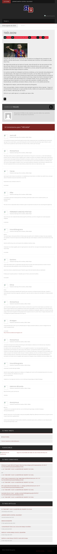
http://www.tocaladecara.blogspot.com (13, 332)
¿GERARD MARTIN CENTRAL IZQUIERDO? (22, 1)
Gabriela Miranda (16, 386)
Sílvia (12, 285)
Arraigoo (13, 320)
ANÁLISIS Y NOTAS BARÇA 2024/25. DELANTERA (13, 532)
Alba (11, 192)
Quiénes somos (40, 551)
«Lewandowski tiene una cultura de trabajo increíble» (16, 526)
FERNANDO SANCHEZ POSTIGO (20, 212)
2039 (46, 37)
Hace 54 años (6, 437)
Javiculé (13, 135)
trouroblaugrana (16, 229)
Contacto (49, 551)
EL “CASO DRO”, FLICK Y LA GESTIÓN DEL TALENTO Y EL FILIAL (18, 469)
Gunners (13, 260)
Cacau (12, 171)
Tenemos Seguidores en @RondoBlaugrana (10, 441)
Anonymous (14, 151)
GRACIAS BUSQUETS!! (6, 521)
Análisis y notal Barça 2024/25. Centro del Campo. (14, 538)
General (34, 37)
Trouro (9, 37)
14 (40, 37)
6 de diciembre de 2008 (21, 37)
